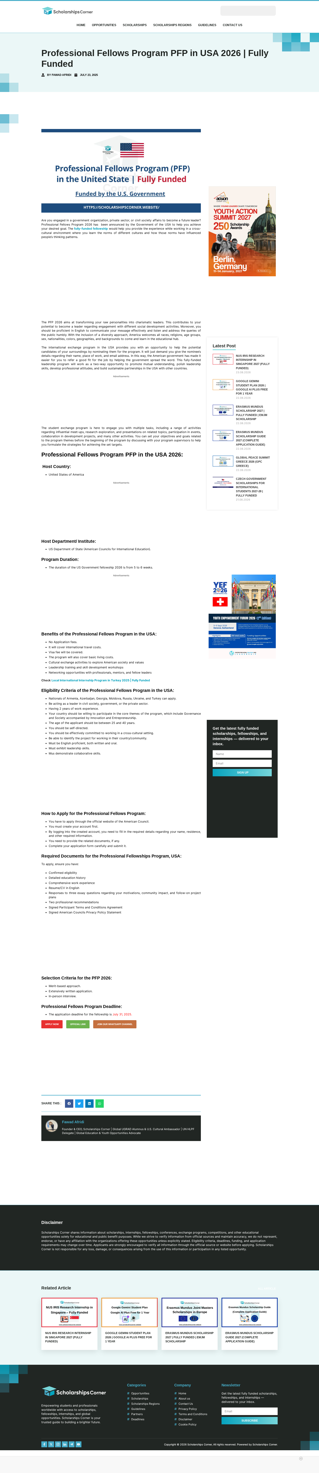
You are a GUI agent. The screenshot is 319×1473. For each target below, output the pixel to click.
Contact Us (232, 25)
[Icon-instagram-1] (58, 1444)
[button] (69, 1103)
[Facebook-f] (44, 1444)
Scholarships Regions (172, 25)
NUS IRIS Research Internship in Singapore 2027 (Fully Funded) (68, 1337)
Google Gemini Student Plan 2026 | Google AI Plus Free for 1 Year (128, 1337)
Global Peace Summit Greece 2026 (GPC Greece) (253, 461)
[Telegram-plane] (72, 1444)
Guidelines (207, 25)
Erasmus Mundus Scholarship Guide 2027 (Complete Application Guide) (249, 1337)
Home (81, 25)
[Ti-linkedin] (65, 1444)
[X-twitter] (51, 1444)
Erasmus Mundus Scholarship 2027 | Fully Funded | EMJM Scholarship (189, 1337)
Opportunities (104, 25)
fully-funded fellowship (90, 228)
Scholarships (135, 25)
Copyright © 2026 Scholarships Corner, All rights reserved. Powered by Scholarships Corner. (221, 1444)
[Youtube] (78, 1444)
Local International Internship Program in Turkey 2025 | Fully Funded (101, 680)
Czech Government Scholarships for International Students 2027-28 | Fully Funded (251, 487)
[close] (301, 1458)
